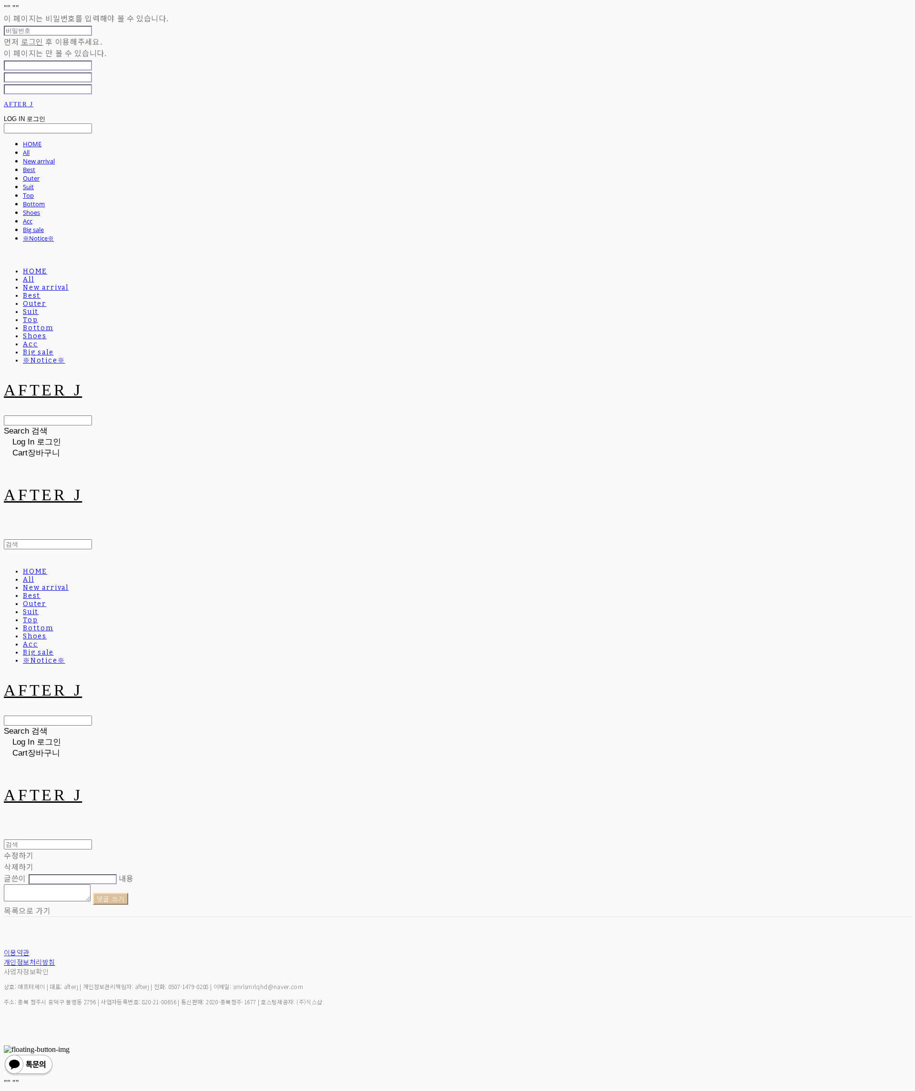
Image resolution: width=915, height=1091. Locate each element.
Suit (28, 186)
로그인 (32, 41)
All (26, 152)
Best (29, 169)
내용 (126, 878)
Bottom (34, 204)
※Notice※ (38, 238)
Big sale (33, 229)
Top (28, 195)
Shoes (31, 212)
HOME (32, 144)
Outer (31, 178)
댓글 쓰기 (111, 898)
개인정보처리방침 (29, 962)
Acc (27, 221)
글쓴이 (15, 878)
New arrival (39, 161)
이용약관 (17, 952)
